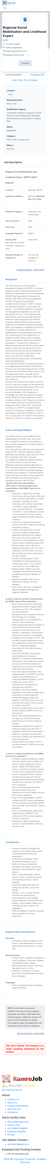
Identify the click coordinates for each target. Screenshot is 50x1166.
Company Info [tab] (37, 74)
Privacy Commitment (18, 1105)
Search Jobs (13, 1125)
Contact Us (13, 1099)
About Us (12, 1102)
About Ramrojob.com (18, 1121)
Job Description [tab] (14, 74)
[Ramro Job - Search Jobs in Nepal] (9, 2)
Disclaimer (12, 1112)
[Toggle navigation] (4, 8)
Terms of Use (14, 1109)
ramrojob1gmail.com (18, 1144)
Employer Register (16, 1131)
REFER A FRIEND (24, 270)
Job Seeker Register (17, 1128)
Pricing (10, 1134)
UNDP (6, 40)
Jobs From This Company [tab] (25, 80)
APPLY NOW (39, 270)
